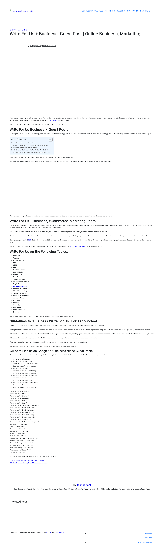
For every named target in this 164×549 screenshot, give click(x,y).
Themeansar (59, 532)
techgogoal (34, 46)
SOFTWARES (132, 11)
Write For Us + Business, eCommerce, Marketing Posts (30, 145)
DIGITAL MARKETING (18, 30)
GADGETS (121, 11)
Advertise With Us (145, 542)
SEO (29, 240)
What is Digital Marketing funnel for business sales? (28, 463)
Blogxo (49, 532)
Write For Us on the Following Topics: (24, 148)
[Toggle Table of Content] (49, 140)
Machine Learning (20, 286)
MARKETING (110, 11)
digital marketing (53, 120)
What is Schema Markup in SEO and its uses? (27, 461)
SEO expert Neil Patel (78, 246)
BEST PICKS (145, 11)
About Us (149, 533)
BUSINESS (98, 11)
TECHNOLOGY (87, 11)
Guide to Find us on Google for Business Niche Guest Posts (33, 152)
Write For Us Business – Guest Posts (24, 143)
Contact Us (148, 538)
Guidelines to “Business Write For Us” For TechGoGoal (30, 150)
